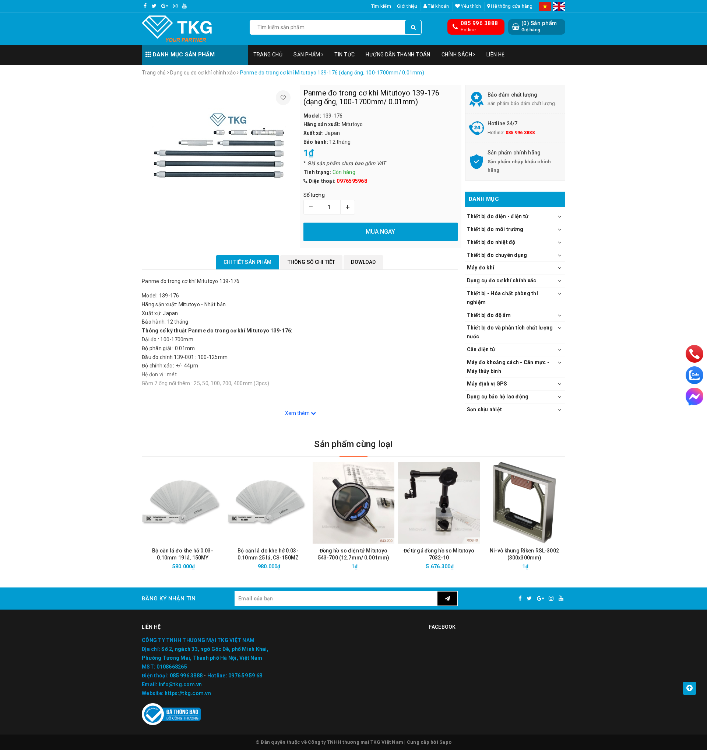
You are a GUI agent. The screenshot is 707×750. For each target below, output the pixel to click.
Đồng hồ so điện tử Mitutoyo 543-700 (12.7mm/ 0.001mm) (354, 554)
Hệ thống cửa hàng (511, 6)
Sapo (445, 742)
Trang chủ (268, 54)
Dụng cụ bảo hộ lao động (498, 397)
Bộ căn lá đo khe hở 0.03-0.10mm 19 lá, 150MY (182, 554)
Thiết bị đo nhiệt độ (491, 242)
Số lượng (314, 195)
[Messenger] (694, 396)
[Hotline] (694, 353)
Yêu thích (470, 6)
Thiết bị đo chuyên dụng (497, 255)
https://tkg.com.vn (188, 693)
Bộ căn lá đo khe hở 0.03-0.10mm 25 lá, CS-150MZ (268, 554)
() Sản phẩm (539, 26)
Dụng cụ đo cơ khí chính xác (502, 280)
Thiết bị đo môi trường (495, 229)
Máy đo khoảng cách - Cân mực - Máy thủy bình (508, 366)
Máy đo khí (481, 268)
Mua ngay (196, 566)
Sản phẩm (307, 54)
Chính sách (458, 54)
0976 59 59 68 (245, 676)
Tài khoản (438, 6)
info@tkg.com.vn (180, 684)
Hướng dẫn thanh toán (398, 54)
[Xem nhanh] (221, 566)
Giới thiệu (407, 6)
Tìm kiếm (381, 6)
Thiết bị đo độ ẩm (489, 315)
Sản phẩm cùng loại (353, 444)
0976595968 (352, 181)
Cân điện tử (481, 349)
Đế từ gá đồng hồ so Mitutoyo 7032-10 (439, 554)
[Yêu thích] (283, 97)
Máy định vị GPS (487, 384)
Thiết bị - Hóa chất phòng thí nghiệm (502, 297)
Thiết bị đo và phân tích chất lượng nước (510, 332)
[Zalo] (694, 375)
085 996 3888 (479, 23)
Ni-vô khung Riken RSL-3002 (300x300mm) (524, 554)
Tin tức (344, 54)
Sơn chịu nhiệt (484, 409)
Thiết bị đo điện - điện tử (498, 216)
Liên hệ (495, 54)
